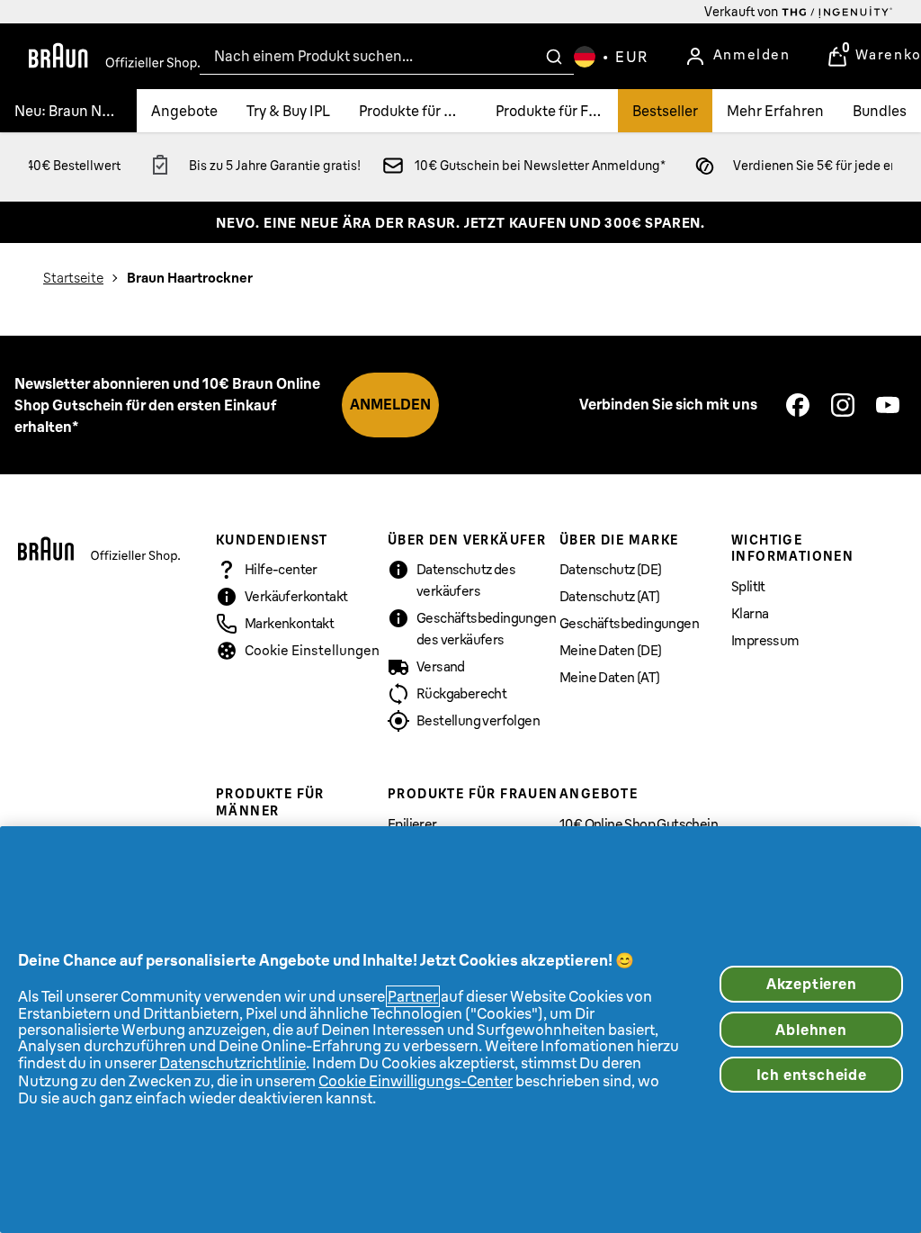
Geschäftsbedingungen (629, 623)
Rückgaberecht (461, 693)
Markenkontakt (289, 623)
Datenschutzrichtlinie (232, 1063)
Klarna (749, 613)
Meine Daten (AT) (609, 677)
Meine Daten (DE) (610, 650)
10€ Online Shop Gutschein (638, 823)
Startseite (73, 277)
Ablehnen (810, 1030)
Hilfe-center (281, 569)
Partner (413, 996)
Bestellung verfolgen (478, 720)
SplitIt (748, 586)
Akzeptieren (811, 984)
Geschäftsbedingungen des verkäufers (486, 628)
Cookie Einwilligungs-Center (415, 1081)
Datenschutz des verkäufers (465, 580)
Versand (440, 666)
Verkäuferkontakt (296, 596)
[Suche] (554, 57)
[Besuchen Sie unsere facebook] (797, 405)
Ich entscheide (811, 1075)
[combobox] (387, 56)
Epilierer (412, 823)
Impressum (765, 640)
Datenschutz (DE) (610, 569)
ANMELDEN (390, 404)
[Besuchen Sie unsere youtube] (887, 405)
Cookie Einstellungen (312, 650)
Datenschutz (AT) (609, 596)
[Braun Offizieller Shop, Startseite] (114, 56)
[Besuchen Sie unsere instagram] (842, 405)
